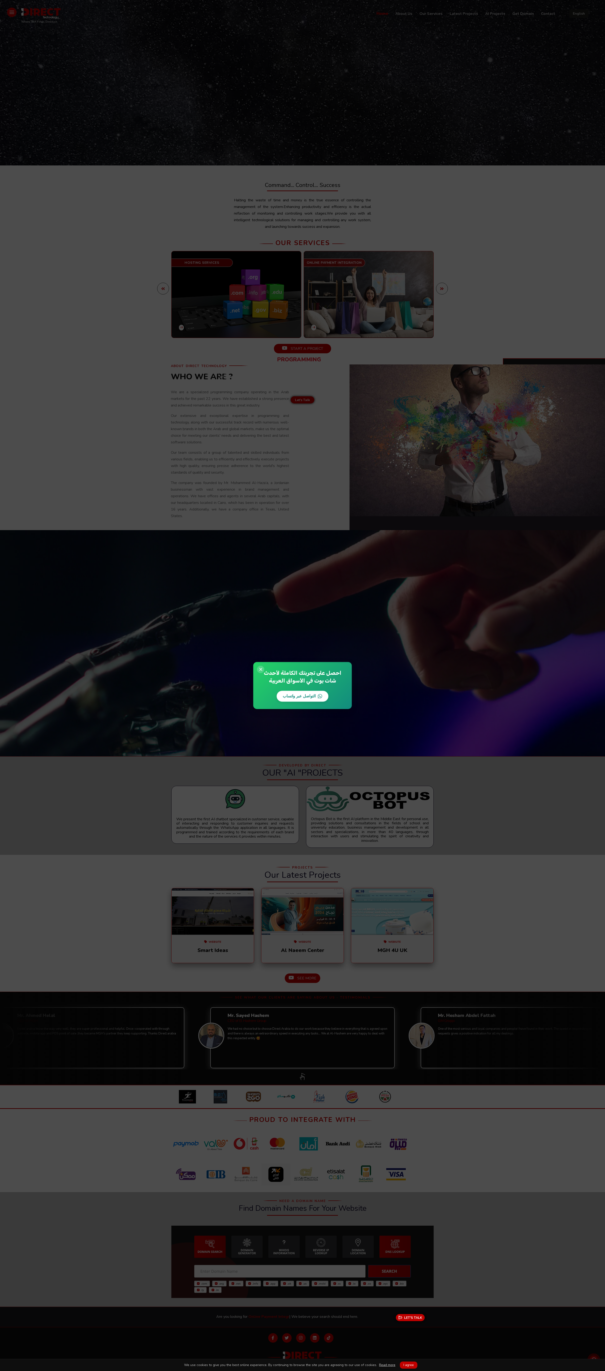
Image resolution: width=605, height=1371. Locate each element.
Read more (387, 1365)
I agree (408, 1365)
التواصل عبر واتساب (299, 695)
